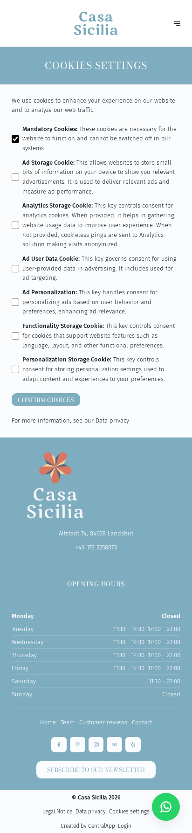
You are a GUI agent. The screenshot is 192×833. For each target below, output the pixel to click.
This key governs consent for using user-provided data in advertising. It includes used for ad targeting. (99, 268)
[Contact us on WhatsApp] (166, 807)
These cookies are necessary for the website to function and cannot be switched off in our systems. (99, 138)
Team (68, 722)
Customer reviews (103, 722)
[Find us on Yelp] (133, 744)
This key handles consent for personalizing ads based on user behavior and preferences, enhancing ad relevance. (90, 302)
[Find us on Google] (77, 744)
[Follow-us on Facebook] (59, 744)
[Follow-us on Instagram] (96, 744)
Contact (142, 722)
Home (48, 722)
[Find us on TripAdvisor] (114, 744)
